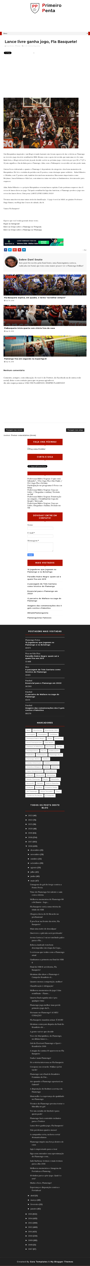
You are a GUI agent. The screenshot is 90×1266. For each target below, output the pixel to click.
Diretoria (58, 738)
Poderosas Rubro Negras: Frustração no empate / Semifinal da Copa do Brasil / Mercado (44, 498)
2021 (30, 824)
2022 (30, 820)
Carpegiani (42, 734)
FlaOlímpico (41, 755)
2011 (30, 1231)
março (33, 1200)
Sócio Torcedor (47, 791)
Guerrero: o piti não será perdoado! (46, 933)
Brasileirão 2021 (51, 730)
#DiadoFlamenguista (37, 613)
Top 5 (58, 791)
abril (32, 1195)
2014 (30, 1218)
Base (28, 730)
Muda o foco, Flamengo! (41, 1183)
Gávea (46, 767)
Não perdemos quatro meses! (43, 1130)
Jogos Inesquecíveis (34, 771)
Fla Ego (60, 746)
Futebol (46, 759)
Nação (45, 779)
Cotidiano (53, 734)
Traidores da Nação (34, 795)
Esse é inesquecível (34, 742)
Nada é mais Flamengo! (40, 1058)
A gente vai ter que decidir (42, 1031)
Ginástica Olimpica (34, 767)
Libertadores (50, 771)
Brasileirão (38, 730)
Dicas (50, 738)
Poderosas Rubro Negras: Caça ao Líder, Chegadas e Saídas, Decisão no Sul (44, 505)
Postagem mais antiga (75, 430)
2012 (30, 1227)
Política (39, 787)
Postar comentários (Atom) (23, 435)
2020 (30, 828)
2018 (30, 837)
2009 (30, 1240)
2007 (30, 1249)
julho (32, 872)
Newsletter (55, 779)
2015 (30, 1214)
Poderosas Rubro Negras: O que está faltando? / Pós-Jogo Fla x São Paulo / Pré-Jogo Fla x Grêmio (44, 480)
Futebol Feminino (51, 763)
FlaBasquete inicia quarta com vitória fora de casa (29, 328)
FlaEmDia (30, 755)
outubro (34, 859)
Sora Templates (39, 1262)
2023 (30, 815)
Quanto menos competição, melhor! (46, 981)
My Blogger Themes (62, 1262)
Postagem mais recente (14, 430)
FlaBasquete (54, 750)
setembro (35, 863)
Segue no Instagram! (12, 224)
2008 (30, 1245)
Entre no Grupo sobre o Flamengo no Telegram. (23, 227)
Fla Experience (32, 750)
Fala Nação (49, 742)
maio (32, 880)
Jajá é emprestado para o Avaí (43, 1149)
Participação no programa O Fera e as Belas (44, 486)
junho (33, 876)
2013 (30, 1223)
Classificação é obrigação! (41, 986)
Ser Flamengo (32, 791)
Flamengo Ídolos (33, 759)
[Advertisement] (45, 23)
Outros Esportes (34, 46)
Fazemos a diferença (35, 746)
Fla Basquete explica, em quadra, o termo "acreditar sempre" (35, 298)
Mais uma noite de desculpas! (43, 929)
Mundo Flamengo (33, 779)
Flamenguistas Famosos (39, 618)
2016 (30, 846)
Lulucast (30, 775)
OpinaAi (40, 783)
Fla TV (43, 750)
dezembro (35, 850)
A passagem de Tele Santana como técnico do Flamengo (43, 671)
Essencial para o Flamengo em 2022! (43, 683)
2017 (30, 841)
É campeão (49, 795)
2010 (30, 1236)
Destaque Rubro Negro (36, 738)
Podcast (30, 787)
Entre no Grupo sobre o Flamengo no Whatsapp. (23, 230)
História (55, 767)
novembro (35, 854)
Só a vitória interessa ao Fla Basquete (47, 1062)
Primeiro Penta (51, 787)
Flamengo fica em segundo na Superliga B (25, 359)
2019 (30, 833)
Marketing (51, 775)
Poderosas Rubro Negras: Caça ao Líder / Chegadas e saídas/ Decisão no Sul (43, 492)
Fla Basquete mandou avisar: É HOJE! (46, 1020)
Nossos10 (30, 783)
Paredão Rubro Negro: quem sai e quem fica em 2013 (42, 657)
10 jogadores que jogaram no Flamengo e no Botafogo (39, 643)
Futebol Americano (34, 763)
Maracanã (40, 775)
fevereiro (34, 1204)
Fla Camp (50, 746)
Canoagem (31, 734)
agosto (33, 867)
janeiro (33, 1209)
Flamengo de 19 (56, 755)
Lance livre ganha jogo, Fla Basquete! (46, 1125)
